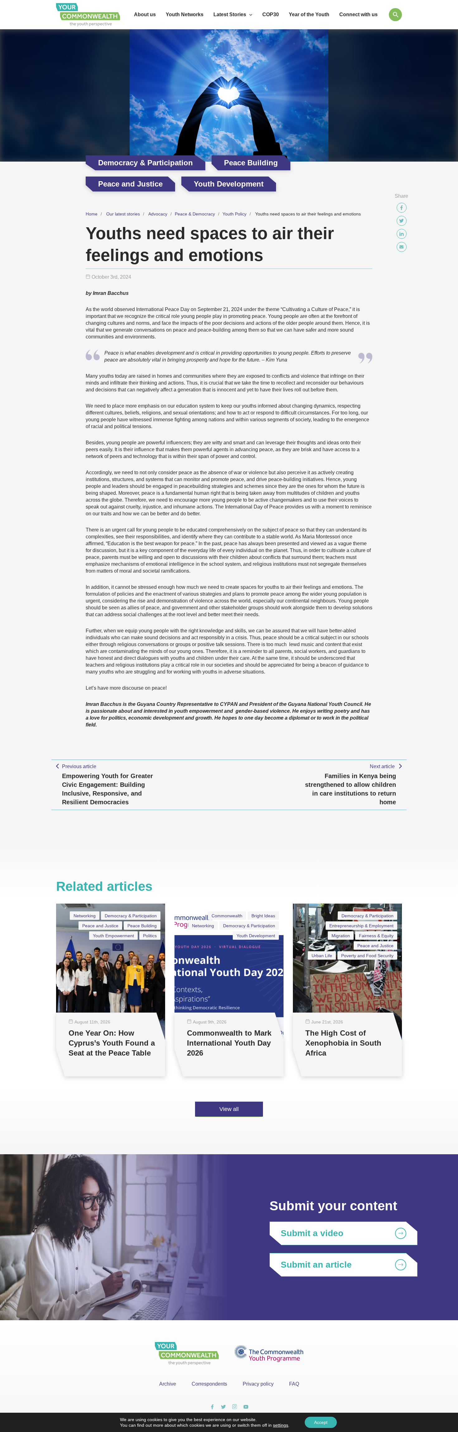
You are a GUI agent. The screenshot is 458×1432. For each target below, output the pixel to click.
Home (92, 213)
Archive (167, 1384)
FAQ (294, 1384)
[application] (249, 14)
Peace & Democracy (195, 213)
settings (280, 1425)
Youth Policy (234, 213)
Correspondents (209, 1384)
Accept (320, 1422)
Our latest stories (123, 213)
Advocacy (157, 213)
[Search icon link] (395, 14)
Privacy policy (258, 1384)
